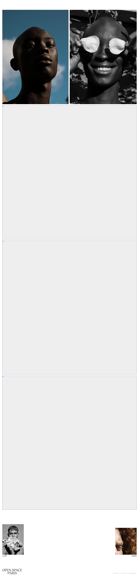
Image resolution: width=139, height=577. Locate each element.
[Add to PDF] (35, 57)
